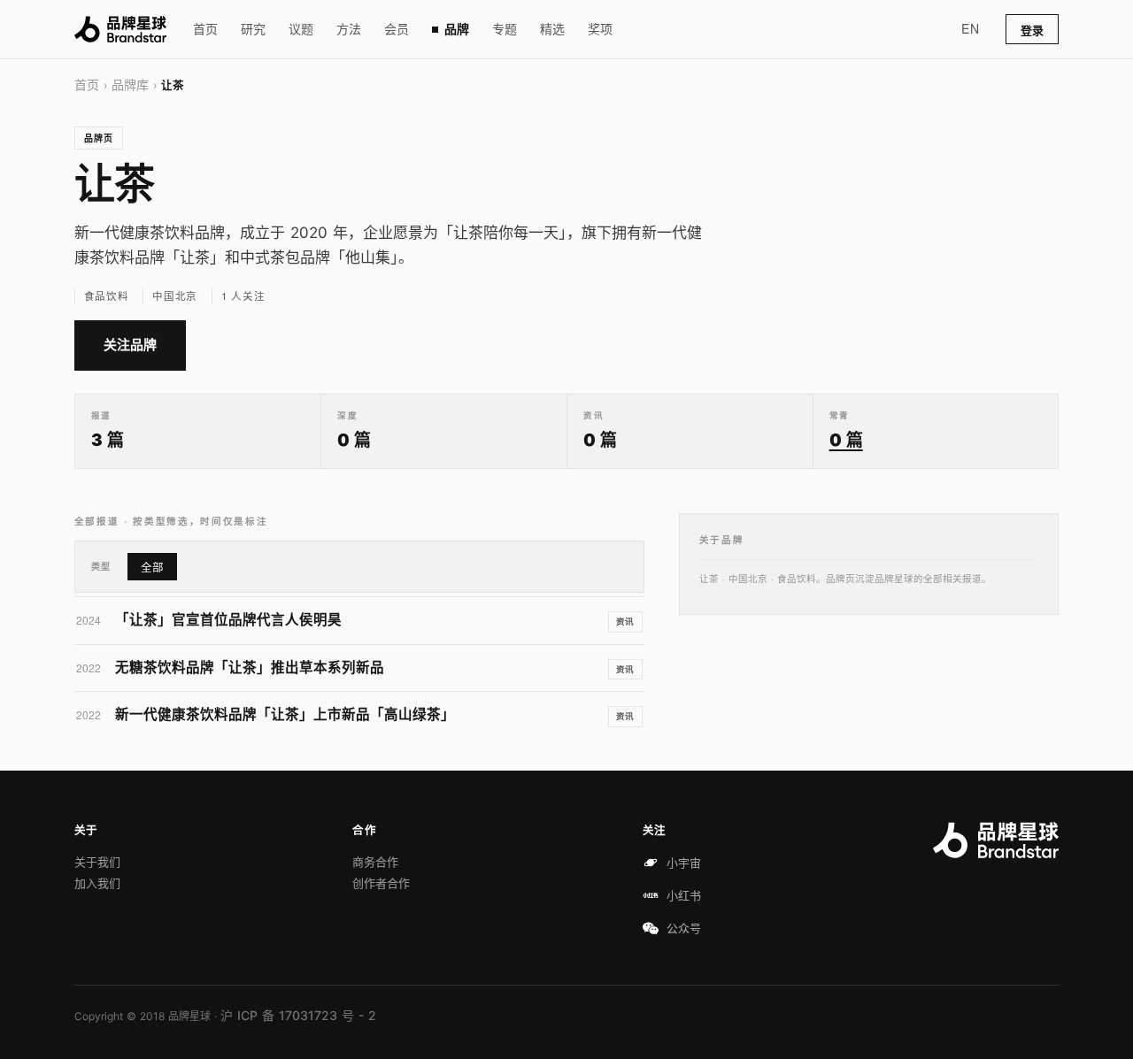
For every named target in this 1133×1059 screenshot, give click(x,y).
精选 (552, 28)
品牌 (456, 28)
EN (970, 28)
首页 (205, 28)
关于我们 (97, 862)
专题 (504, 28)
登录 (1032, 30)
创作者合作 (381, 883)
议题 (301, 28)
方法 (348, 28)
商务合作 (375, 862)
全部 (152, 567)
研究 (253, 28)
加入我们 (97, 883)
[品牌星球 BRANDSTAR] (120, 29)
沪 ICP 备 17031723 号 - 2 (298, 1015)
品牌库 (130, 84)
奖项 (600, 28)
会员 (396, 28)
